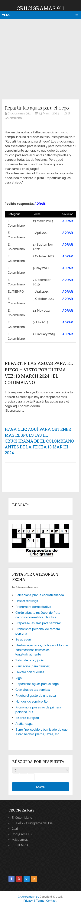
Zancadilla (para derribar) (32, 666)
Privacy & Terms (34, 900)
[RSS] (34, 879)
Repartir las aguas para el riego (37, 684)
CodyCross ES (22, 834)
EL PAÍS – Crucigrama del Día (32, 823)
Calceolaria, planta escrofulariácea (39, 595)
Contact (51, 900)
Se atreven (23, 639)
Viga (18, 678)
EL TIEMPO (20, 845)
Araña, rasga (24, 724)
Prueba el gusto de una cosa (35, 695)
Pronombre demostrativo (33, 607)
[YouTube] (19, 879)
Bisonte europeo (27, 718)
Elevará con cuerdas (29, 672)
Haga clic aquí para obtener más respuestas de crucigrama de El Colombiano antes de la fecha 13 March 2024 (39, 440)
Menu (6, 15)
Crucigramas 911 (40, 8)
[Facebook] (11, 879)
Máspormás (20, 839)
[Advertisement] (40, 58)
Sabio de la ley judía (29, 660)
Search (40, 786)
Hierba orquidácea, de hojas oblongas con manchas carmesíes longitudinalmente (42, 650)
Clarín (15, 828)
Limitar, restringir (26, 601)
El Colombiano (22, 817)
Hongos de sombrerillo (31, 701)
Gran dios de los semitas (32, 690)
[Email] (27, 879)
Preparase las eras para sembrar (38, 623)
